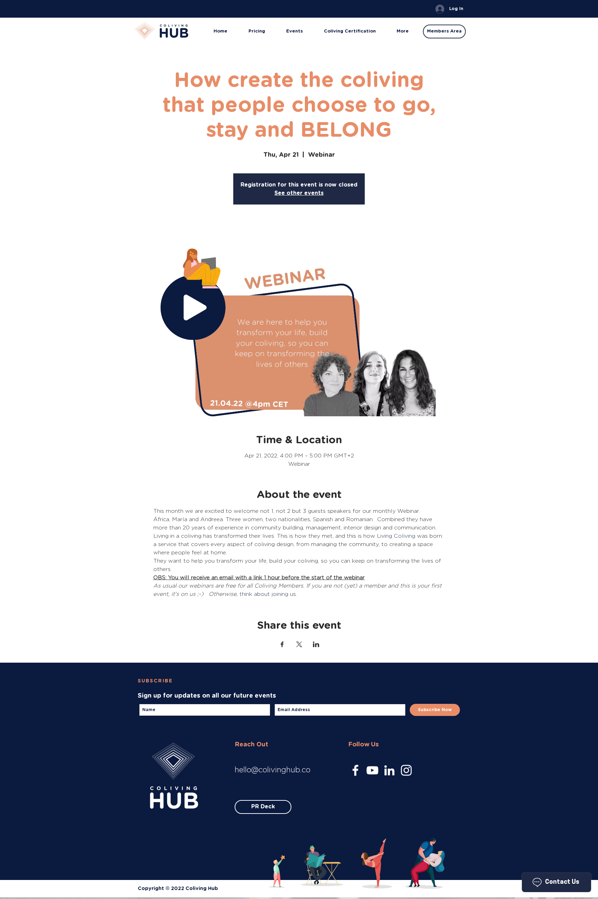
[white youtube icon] (372, 770)
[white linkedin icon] (389, 770)
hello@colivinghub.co (272, 769)
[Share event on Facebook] (282, 644)
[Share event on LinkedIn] (316, 644)
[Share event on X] (299, 644)
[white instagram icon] (406, 770)
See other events (299, 193)
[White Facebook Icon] (355, 770)
